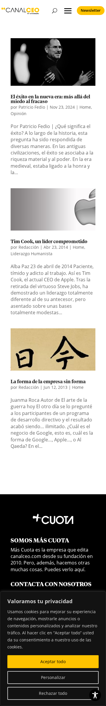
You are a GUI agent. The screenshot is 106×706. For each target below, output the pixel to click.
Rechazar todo (53, 693)
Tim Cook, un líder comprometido (49, 241)
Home (85, 107)
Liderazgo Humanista (31, 253)
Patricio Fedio (32, 107)
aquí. (79, 569)
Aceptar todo (53, 661)
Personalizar (53, 677)
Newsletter (91, 10)
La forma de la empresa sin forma (48, 381)
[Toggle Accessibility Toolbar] (95, 695)
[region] (53, 648)
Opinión (18, 113)
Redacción (29, 247)
